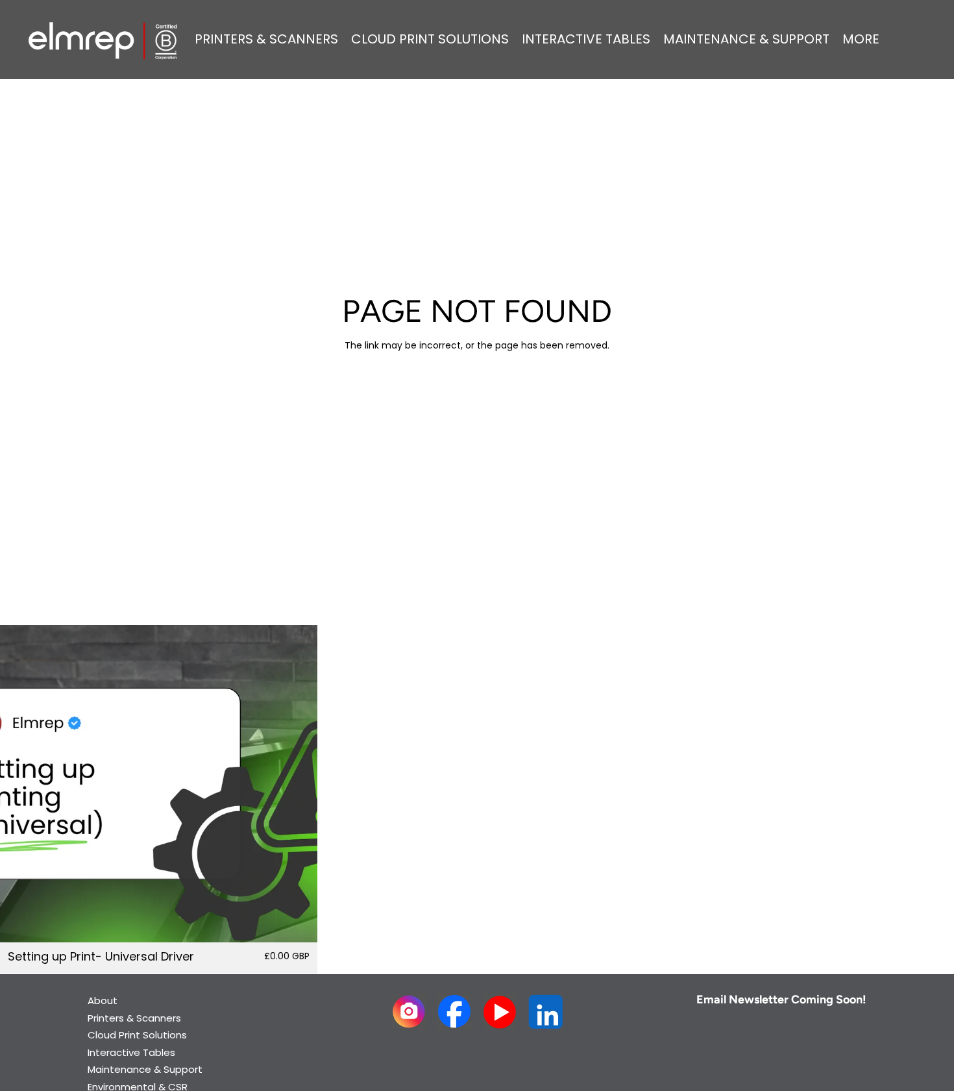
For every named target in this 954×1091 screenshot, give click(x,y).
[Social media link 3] (500, 1011)
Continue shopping (477, 392)
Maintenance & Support (145, 1069)
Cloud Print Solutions (137, 1035)
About (102, 1000)
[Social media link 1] (409, 1011)
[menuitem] (861, 39)
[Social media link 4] (545, 1011)
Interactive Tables (131, 1052)
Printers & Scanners (134, 1018)
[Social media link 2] (454, 1011)
